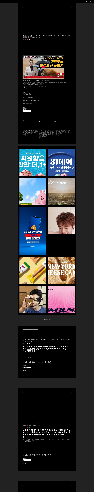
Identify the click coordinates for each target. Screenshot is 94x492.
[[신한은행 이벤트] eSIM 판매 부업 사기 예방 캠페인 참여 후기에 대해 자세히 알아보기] (32, 230)
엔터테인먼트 (30, 425)
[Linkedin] (29, 39)
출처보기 (24, 107)
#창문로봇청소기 (25, 354)
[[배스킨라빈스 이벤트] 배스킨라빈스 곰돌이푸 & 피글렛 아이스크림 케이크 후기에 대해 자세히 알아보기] (32, 191)
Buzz (27, 37)
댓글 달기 (24, 37)
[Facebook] (23, 39)
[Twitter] (25, 39)
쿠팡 (29, 341)
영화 (34, 425)
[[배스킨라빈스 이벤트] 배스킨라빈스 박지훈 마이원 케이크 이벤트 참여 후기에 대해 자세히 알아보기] (61, 220)
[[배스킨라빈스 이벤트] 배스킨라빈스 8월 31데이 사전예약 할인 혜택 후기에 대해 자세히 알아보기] (61, 162)
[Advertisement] (47, 48)
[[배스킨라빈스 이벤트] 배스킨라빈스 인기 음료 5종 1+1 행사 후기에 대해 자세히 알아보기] (32, 162)
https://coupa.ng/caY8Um (29, 357)
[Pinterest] (27, 39)
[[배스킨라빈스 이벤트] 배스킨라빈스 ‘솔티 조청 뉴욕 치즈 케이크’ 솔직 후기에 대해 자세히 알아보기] (61, 270)
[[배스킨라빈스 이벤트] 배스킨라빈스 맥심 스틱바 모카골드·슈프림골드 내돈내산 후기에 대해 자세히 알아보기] (32, 270)
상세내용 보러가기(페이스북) (37, 362)
